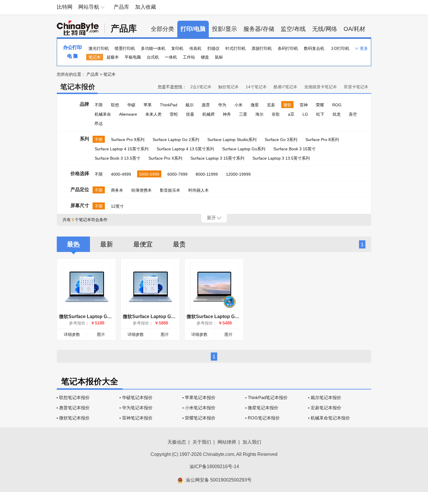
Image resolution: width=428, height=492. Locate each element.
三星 (243, 114)
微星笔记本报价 (263, 407)
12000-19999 (238, 174)
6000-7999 (177, 174)
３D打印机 (339, 48)
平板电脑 (133, 57)
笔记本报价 (77, 87)
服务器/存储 (258, 29)
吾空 (353, 114)
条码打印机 (288, 48)
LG (305, 114)
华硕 (131, 105)
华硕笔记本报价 (137, 397)
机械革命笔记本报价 (330, 417)
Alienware (128, 114)
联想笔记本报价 (74, 397)
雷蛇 (174, 114)
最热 (73, 244)
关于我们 (201, 442)
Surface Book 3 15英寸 (294, 149)
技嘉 (190, 114)
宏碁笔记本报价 (326, 407)
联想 (115, 105)
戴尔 (189, 105)
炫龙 (337, 114)
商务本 (117, 190)
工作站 (189, 57)
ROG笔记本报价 (264, 417)
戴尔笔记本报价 (326, 397)
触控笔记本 (228, 86)
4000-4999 (121, 174)
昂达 (99, 123)
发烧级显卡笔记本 (320, 86)
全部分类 (162, 29)
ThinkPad (168, 105)
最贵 (179, 244)
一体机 (171, 57)
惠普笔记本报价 (74, 407)
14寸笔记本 (256, 86)
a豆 (291, 114)
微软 (287, 105)
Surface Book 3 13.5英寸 (117, 158)
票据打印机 (262, 48)
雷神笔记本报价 (137, 417)
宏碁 (271, 105)
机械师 (208, 114)
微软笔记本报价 (74, 417)
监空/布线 (293, 29)
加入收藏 (145, 7)
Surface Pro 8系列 (322, 139)
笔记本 (95, 57)
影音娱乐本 (170, 190)
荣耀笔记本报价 (200, 417)
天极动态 (176, 442)
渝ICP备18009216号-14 (214, 466)
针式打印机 (235, 48)
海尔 (259, 114)
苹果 (148, 105)
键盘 (205, 57)
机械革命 (103, 114)
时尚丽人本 (198, 190)
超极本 (113, 57)
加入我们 (252, 442)
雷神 (304, 105)
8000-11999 (207, 174)
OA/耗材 (354, 29)
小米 (238, 105)
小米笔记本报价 (200, 407)
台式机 (153, 57)
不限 (99, 105)
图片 (101, 334)
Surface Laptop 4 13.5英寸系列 (185, 149)
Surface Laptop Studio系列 (232, 139)
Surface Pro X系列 (165, 158)
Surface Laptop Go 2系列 (176, 139)
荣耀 (320, 105)
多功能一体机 (153, 48)
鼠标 (219, 57)
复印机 (177, 48)
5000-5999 (149, 174)
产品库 (121, 7)
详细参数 (72, 334)
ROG (337, 105)
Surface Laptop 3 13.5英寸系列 (281, 158)
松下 (320, 114)
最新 (106, 244)
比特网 (64, 7)
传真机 (195, 48)
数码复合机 (314, 48)
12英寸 (117, 206)
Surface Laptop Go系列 (243, 149)
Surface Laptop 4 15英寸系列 (121, 149)
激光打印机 (99, 48)
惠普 (206, 105)
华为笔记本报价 (137, 407)
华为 (222, 105)
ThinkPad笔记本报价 (268, 397)
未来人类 (153, 114)
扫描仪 (213, 48)
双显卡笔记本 (356, 86)
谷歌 (276, 114)
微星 (255, 105)
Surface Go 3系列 (281, 139)
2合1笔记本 (200, 86)
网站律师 (226, 442)
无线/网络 (324, 29)
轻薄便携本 (141, 190)
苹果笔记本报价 (200, 397)
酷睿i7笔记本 (285, 86)
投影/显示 (224, 29)
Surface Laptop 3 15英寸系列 (217, 158)
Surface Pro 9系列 (127, 139)
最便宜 (143, 244)
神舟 (227, 114)
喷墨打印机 (125, 48)
